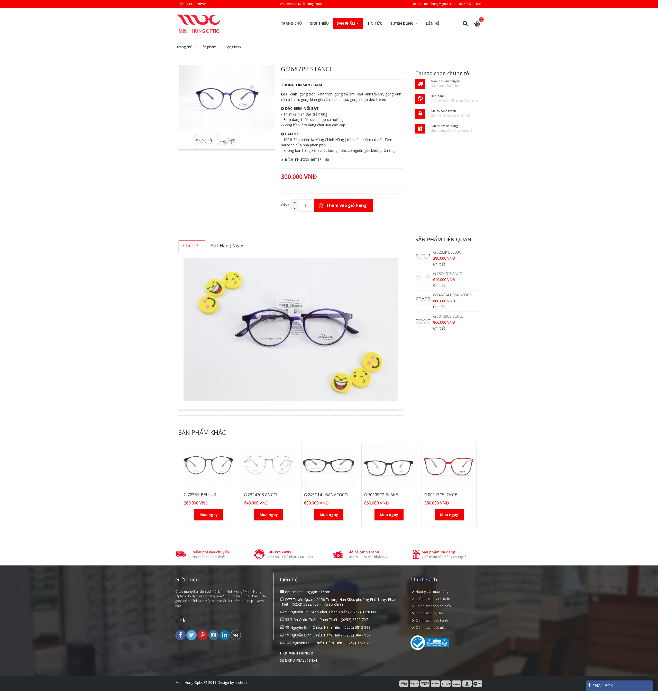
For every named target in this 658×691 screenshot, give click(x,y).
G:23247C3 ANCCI (448, 273)
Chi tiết (439, 264)
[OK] (236, 634)
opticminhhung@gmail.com (436, 4)
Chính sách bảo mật (431, 627)
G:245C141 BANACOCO (452, 295)
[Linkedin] (225, 634)
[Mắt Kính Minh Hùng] (199, 16)
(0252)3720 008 (470, 4)
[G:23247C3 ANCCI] (423, 277)
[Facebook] (180, 634)
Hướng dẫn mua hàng (432, 591)
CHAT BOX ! (603, 685)
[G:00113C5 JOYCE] (449, 466)
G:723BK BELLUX (447, 252)
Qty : (285, 204)
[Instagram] (214, 634)
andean (241, 682)
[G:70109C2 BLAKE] (423, 320)
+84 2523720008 (280, 552)
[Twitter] (191, 634)
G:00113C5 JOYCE (440, 495)
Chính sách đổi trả (429, 613)
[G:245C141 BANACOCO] (423, 299)
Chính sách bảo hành (432, 620)
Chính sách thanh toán (433, 598)
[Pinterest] (202, 634)
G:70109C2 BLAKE (448, 316)
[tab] (191, 246)
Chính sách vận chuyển (433, 606)
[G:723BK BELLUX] (423, 256)
